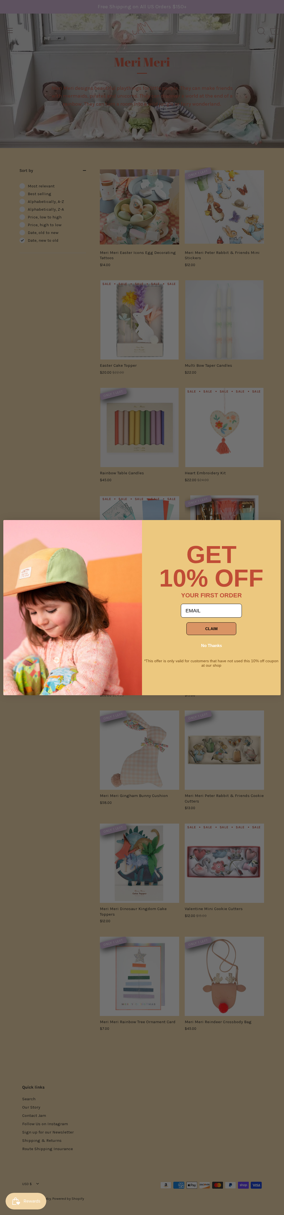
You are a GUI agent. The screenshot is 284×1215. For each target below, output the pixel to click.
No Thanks (211, 645)
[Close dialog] (12, 528)
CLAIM (211, 628)
